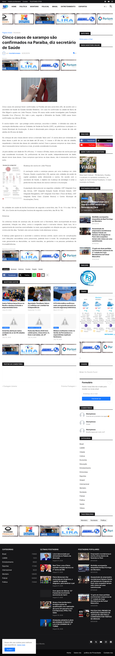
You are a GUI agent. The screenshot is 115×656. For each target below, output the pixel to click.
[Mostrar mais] (47, 275)
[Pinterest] (39, 275)
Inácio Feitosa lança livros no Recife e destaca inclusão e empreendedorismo (13, 305)
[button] (105, 6)
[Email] (43, 275)
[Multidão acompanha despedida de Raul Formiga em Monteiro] (85, 219)
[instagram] (112, 1)
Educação (83, 464)
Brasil (55, 6)
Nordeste (17, 33)
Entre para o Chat (86, 39)
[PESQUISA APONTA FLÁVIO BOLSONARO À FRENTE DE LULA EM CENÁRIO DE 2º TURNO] (45, 623)
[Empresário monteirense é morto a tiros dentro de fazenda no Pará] (83, 556)
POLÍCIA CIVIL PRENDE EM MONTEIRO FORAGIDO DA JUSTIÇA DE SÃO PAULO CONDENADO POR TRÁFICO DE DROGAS (101, 615)
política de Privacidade (92, 653)
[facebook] (105, 1)
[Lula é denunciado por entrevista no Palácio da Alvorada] (45, 556)
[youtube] (108, 1)
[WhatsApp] (34, 275)
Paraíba (27, 269)
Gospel (82, 480)
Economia (83, 460)
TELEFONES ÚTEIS (36, 1)
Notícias (21, 269)
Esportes (83, 6)
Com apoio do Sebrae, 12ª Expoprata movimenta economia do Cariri (62, 593)
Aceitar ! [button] (10, 649)
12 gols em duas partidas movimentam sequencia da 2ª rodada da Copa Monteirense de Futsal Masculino (102, 252)
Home (4, 1)
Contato (25, 1)
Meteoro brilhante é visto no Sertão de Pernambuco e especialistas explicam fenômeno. (64, 334)
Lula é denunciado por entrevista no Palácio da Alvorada (62, 556)
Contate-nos (108, 653)
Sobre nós (77, 653)
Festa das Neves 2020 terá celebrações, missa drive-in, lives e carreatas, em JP (39, 333)
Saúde (41, 269)
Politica (23, 6)
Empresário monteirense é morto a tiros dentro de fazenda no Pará (101, 556)
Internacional (84, 484)
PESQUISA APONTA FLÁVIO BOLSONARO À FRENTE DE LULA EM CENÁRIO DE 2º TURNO (63, 623)
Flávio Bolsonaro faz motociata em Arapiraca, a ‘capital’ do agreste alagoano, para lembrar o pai (64, 580)
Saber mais (21, 645)
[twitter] (96, 642)
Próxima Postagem (68, 386)
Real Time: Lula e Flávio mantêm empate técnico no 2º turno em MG (63, 567)
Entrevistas (84, 472)
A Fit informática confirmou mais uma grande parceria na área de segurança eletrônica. (64, 305)
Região (34, 269)
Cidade (82, 452)
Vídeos (82, 508)
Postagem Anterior (10, 386)
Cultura (82, 456)
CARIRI (82, 448)
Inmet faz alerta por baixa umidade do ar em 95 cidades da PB (13, 333)
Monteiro (34, 6)
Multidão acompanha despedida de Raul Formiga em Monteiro (102, 219)
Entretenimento (68, 6)
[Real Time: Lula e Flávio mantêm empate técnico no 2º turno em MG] (45, 568)
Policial (45, 6)
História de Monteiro (14, 1)
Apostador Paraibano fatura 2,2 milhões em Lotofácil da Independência (38, 305)
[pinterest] (111, 642)
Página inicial (7, 33)
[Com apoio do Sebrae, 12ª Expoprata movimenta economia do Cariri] (45, 593)
